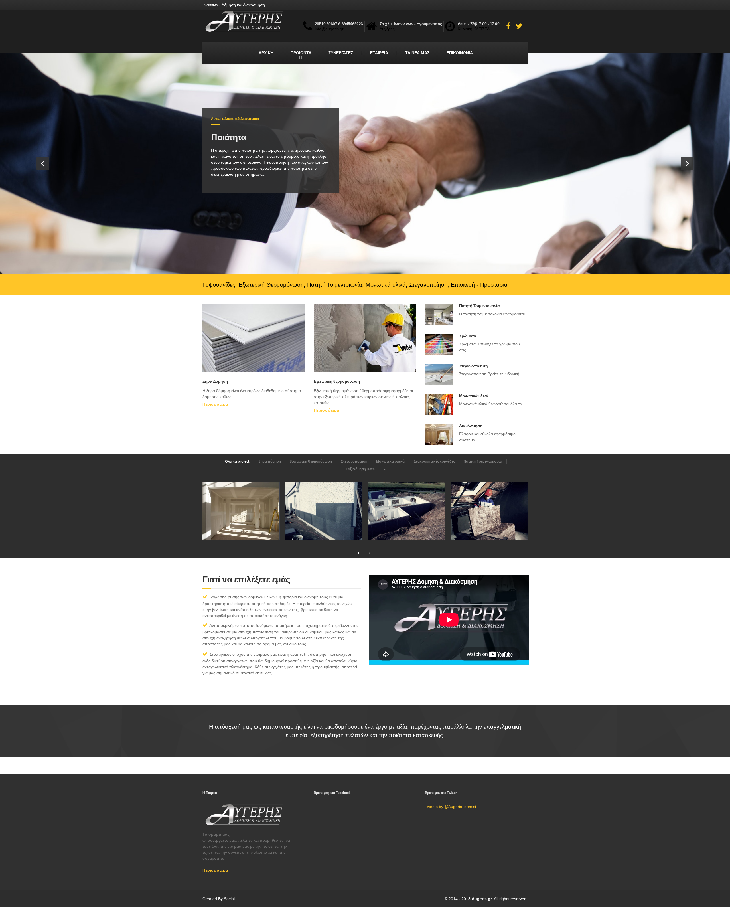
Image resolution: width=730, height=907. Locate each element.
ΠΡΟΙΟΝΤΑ (301, 52)
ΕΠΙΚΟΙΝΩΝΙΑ (460, 52)
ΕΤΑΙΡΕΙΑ (379, 52)
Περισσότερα (215, 404)
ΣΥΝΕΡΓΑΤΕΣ (340, 52)
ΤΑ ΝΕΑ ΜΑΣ (417, 52)
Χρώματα (467, 336)
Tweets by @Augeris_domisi (450, 806)
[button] (42, 163)
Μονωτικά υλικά (473, 396)
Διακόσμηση (470, 426)
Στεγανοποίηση (473, 366)
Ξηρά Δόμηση (215, 381)
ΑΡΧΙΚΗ (266, 52)
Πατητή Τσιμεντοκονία (479, 305)
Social (229, 898)
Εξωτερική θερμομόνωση (337, 381)
